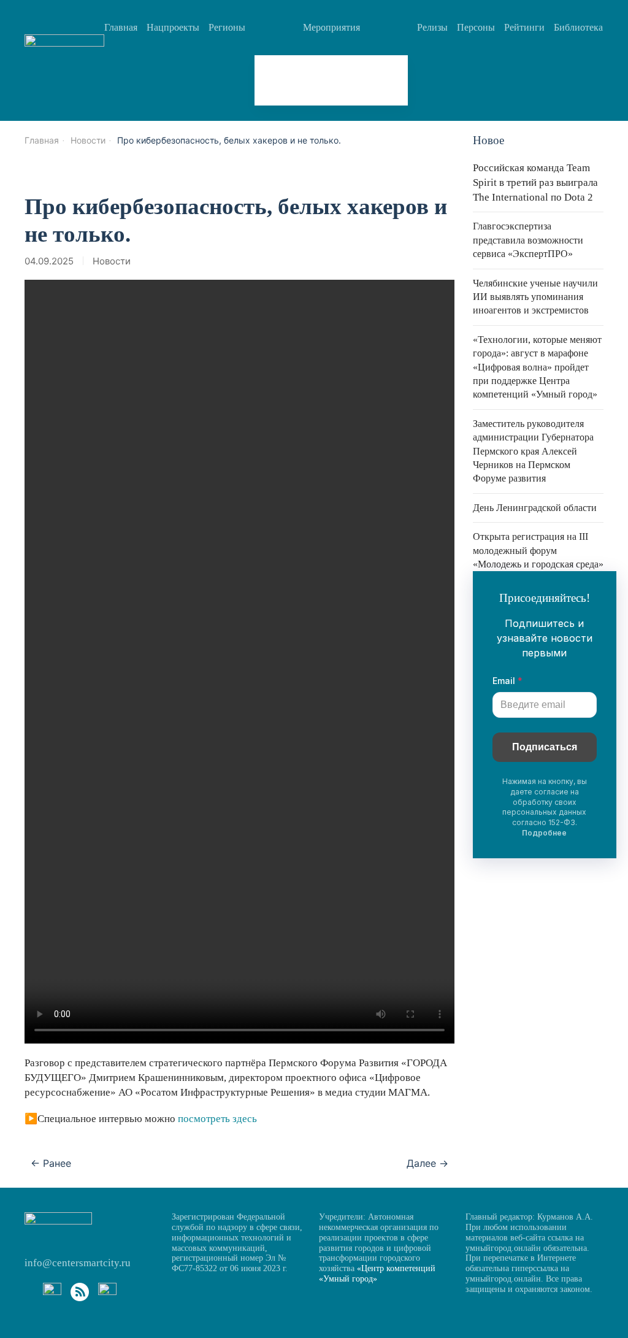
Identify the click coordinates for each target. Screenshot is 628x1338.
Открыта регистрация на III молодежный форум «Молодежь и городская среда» (538, 550)
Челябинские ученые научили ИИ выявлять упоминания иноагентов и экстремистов (535, 297)
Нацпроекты (173, 27)
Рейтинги (524, 27)
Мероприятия (331, 27)
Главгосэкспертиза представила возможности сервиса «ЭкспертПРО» (528, 240)
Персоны (476, 27)
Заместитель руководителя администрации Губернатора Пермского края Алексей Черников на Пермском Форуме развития (533, 451)
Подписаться (544, 747)
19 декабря (296, 80)
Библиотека (578, 27)
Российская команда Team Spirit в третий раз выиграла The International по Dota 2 (535, 182)
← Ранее (51, 1163)
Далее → (427, 1163)
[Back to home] (64, 52)
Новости (112, 261)
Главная (120, 27)
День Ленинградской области (535, 507)
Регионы (227, 27)
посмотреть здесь (216, 1119)
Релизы (432, 27)
